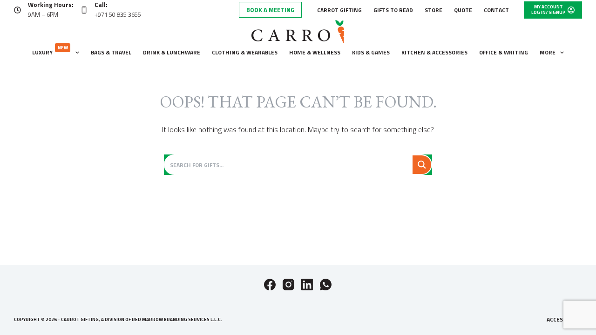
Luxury (50, 50)
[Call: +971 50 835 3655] (84, 10)
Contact (496, 10)
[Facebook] (270, 284)
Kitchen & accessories (434, 52)
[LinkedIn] (307, 284)
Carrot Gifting (339, 10)
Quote (463, 10)
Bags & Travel (111, 52)
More (547, 52)
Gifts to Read (393, 10)
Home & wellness (314, 52)
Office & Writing (503, 52)
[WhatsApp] (326, 284)
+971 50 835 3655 (118, 14)
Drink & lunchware (171, 52)
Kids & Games (371, 52)
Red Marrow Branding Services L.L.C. (177, 319)
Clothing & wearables (245, 52)
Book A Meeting (270, 9)
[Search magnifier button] (422, 164)
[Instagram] (288, 284)
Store (433, 10)
